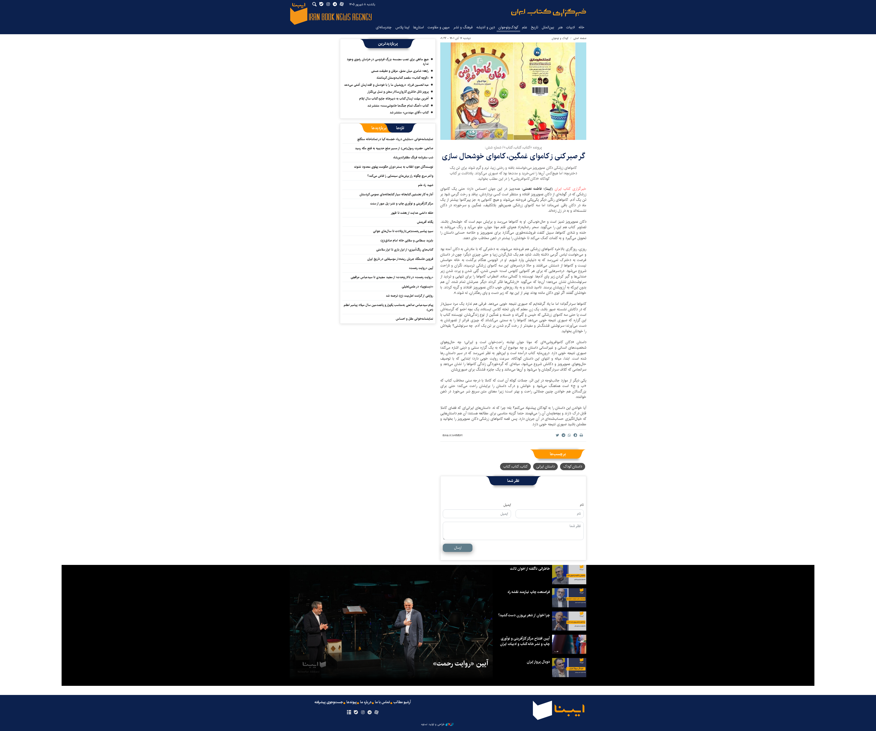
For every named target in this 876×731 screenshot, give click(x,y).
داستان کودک (572, 466)
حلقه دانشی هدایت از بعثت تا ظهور (412, 212)
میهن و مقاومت (439, 27)
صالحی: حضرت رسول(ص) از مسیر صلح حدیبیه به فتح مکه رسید (394, 148)
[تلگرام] (370, 712)
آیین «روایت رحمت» (421, 268)
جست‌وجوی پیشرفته (329, 702)
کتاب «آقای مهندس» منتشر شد (409, 112)
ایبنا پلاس (402, 27)
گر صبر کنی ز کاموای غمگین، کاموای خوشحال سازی (513, 156)
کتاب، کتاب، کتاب (515, 466)
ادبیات (570, 27)
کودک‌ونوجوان (508, 27)
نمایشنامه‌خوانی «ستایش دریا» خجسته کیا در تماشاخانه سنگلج (395, 139)
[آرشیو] (349, 712)
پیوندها (352, 702)
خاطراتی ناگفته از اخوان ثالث (530, 569)
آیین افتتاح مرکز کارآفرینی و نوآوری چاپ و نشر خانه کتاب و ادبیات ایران (525, 641)
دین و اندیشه (485, 27)
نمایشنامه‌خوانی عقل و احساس (414, 318)
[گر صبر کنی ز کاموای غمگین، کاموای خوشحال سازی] (513, 91)
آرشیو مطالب (402, 702)
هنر (560, 27)
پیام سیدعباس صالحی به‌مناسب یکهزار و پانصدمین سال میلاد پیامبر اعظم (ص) (388, 307)
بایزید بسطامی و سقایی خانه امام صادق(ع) (407, 240)
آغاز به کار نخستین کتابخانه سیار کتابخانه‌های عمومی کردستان (396, 194)
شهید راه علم (425, 185)
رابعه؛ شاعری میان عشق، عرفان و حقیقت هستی (400, 70)
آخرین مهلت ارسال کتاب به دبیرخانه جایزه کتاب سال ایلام (394, 98)
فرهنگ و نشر (463, 27)
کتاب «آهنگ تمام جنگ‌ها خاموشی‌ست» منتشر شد (398, 105)
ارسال (457, 548)
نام (582, 505)
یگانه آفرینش (424, 222)
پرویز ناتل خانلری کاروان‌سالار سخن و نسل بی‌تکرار (398, 91)
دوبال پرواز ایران (538, 662)
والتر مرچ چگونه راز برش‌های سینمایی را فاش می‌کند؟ (400, 175)
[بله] (356, 712)
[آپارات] (376, 712)
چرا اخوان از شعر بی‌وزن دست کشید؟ (524, 615)
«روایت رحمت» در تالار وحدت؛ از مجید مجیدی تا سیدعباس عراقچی (392, 277)
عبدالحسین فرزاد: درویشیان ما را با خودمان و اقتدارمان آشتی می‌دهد (386, 84)
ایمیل (507, 505)
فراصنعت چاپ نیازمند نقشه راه (529, 592)
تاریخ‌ (534, 27)
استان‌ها (418, 27)
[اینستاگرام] (362, 712)
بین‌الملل (548, 27)
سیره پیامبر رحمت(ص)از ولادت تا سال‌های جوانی (403, 231)
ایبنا (548, 12)
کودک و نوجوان (560, 38)
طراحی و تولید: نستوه (432, 724)
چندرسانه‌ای (384, 27)
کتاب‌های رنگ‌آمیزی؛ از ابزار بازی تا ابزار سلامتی (404, 249)
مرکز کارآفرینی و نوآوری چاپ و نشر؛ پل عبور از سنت (401, 203)
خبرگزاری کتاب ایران (570, 189)
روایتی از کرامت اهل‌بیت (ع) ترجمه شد (409, 295)
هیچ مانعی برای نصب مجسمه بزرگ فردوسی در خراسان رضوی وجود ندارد (388, 61)
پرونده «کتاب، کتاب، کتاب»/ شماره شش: (513, 147)
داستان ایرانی (545, 466)
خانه (581, 27)
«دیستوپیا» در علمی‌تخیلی (417, 286)
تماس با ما (382, 702)
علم (524, 27)
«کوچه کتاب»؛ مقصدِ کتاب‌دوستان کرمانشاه (403, 77)
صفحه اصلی (579, 38)
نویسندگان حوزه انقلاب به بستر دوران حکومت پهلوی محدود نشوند (393, 166)
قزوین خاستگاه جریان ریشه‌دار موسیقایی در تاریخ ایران (400, 258)
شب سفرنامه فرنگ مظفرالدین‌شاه (413, 157)
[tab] (400, 128)
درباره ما (365, 702)
